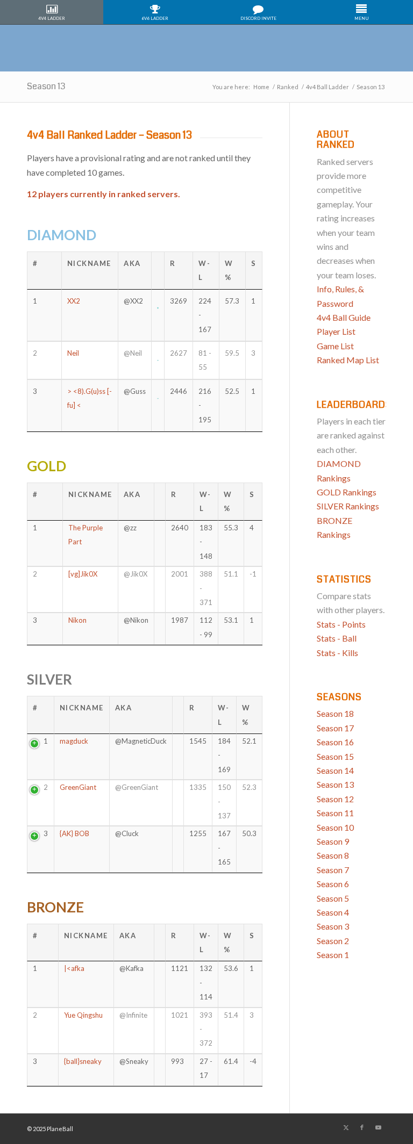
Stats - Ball (337, 638)
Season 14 (335, 770)
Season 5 (333, 898)
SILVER (49, 679)
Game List (335, 346)
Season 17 (335, 728)
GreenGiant (78, 787)
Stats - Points (341, 624)
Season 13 (46, 86)
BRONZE (55, 907)
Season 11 (335, 813)
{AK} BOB (74, 833)
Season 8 (333, 855)
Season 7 (333, 870)
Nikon (77, 620)
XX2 (73, 301)
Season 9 (333, 841)
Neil (73, 353)
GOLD (46, 465)
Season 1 (333, 954)
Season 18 (335, 713)
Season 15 (335, 756)
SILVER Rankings (348, 506)
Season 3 (333, 926)
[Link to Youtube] (378, 1127)
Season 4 (333, 912)
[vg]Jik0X (82, 574)
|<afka (74, 968)
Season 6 (333, 884)
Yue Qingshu (83, 1015)
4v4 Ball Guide (344, 317)
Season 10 (335, 827)
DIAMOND (61, 234)
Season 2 (333, 941)
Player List (336, 331)
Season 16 (335, 742)
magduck (74, 741)
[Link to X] (346, 1127)
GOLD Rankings (346, 492)
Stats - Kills (337, 652)
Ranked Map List (348, 360)
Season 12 (335, 799)
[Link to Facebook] (362, 1127)
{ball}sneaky (83, 1061)
